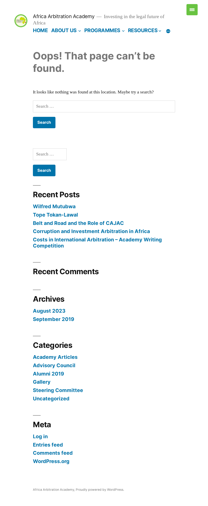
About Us (64, 30)
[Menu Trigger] (192, 9)
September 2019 (53, 319)
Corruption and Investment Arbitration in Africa (91, 231)
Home (40, 30)
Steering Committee (58, 390)
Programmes (102, 30)
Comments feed (53, 453)
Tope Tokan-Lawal (55, 215)
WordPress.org (51, 461)
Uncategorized (51, 398)
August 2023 (49, 311)
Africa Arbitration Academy (63, 16)
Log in (40, 436)
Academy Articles (55, 357)
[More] (168, 31)
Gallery (42, 382)
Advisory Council (54, 365)
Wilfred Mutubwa (54, 206)
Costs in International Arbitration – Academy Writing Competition (97, 243)
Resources (143, 30)
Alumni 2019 (48, 374)
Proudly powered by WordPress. (100, 490)
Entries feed (48, 445)
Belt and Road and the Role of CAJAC (78, 223)
